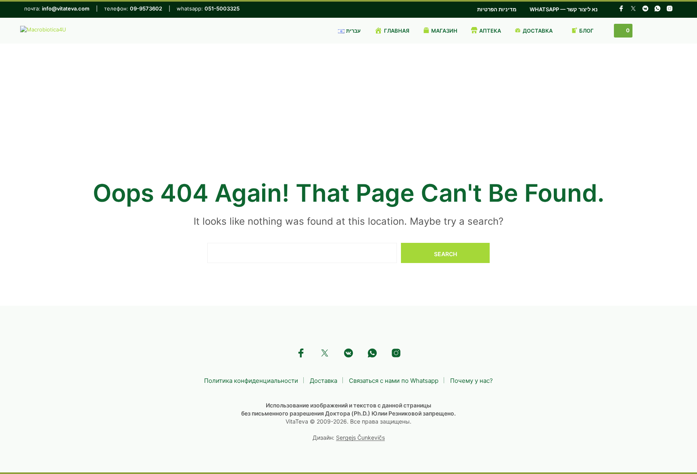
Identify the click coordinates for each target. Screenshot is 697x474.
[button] (623, 31)
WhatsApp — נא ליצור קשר (564, 9)
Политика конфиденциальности (251, 380)
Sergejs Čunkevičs (360, 437)
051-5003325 (222, 8)
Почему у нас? (471, 380)
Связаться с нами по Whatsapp (393, 380)
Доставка (323, 380)
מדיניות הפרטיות (496, 9)
